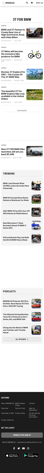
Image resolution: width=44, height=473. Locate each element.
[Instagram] (29, 449)
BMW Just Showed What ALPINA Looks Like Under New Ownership (16, 185)
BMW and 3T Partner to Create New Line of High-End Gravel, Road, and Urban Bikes (13, 33)
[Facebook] (15, 449)
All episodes (21, 339)
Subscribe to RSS (7, 413)
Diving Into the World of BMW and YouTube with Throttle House (15, 330)
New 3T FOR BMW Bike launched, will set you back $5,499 (13, 151)
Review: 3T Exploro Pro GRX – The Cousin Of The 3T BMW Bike (13, 74)
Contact (32, 403)
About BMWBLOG (7, 403)
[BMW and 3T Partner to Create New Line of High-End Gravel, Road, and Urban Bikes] (34, 33)
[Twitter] (19, 449)
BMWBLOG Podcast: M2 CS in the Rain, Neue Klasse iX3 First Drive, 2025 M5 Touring (16, 303)
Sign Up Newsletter (33, 409)
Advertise (4, 408)
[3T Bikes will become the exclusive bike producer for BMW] (34, 54)
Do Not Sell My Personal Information (34, 415)
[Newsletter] (32, 3)
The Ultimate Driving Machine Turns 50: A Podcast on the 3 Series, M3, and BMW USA (15, 316)
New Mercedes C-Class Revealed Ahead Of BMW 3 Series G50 (14, 225)
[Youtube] (24, 449)
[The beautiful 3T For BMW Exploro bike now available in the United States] (34, 94)
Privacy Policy (20, 413)
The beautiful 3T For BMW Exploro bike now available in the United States (13, 95)
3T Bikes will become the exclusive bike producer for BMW (12, 54)
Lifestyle (3, 25)
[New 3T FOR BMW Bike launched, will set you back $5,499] (34, 151)
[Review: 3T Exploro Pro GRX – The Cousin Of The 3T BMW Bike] (34, 74)
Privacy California (7, 420)
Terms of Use (20, 408)
